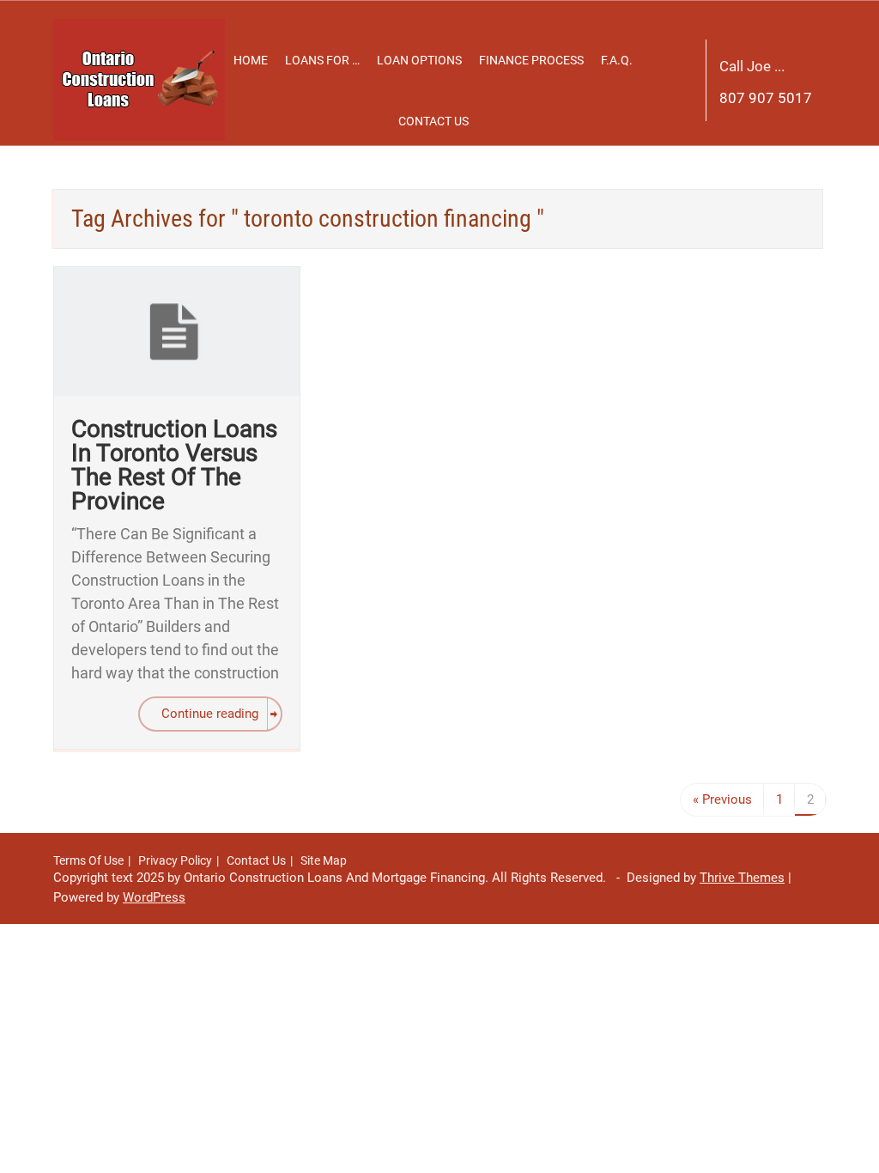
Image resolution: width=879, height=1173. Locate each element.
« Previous (722, 799)
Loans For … (322, 60)
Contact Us (433, 121)
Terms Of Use (88, 860)
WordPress (154, 897)
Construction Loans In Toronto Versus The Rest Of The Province (174, 465)
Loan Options (419, 60)
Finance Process (531, 60)
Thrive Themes (742, 877)
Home (250, 60)
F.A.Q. (617, 60)
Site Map (323, 860)
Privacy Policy (175, 860)
